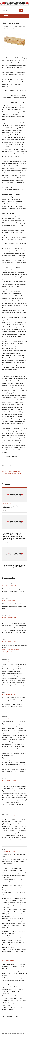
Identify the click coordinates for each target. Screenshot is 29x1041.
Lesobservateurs (9, 28)
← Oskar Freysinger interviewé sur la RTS (12, 471)
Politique (16, 28)
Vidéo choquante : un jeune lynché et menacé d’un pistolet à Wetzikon (14, 566)
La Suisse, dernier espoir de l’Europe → (12, 473)
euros (9, 465)
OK (21, 10)
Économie (21, 26)
